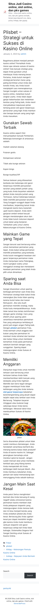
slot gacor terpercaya (13, 392)
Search (6, 571)
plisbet (14, 328)
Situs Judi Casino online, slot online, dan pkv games (20, 7)
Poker (8, 543)
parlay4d (7, 588)
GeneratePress (19, 603)
